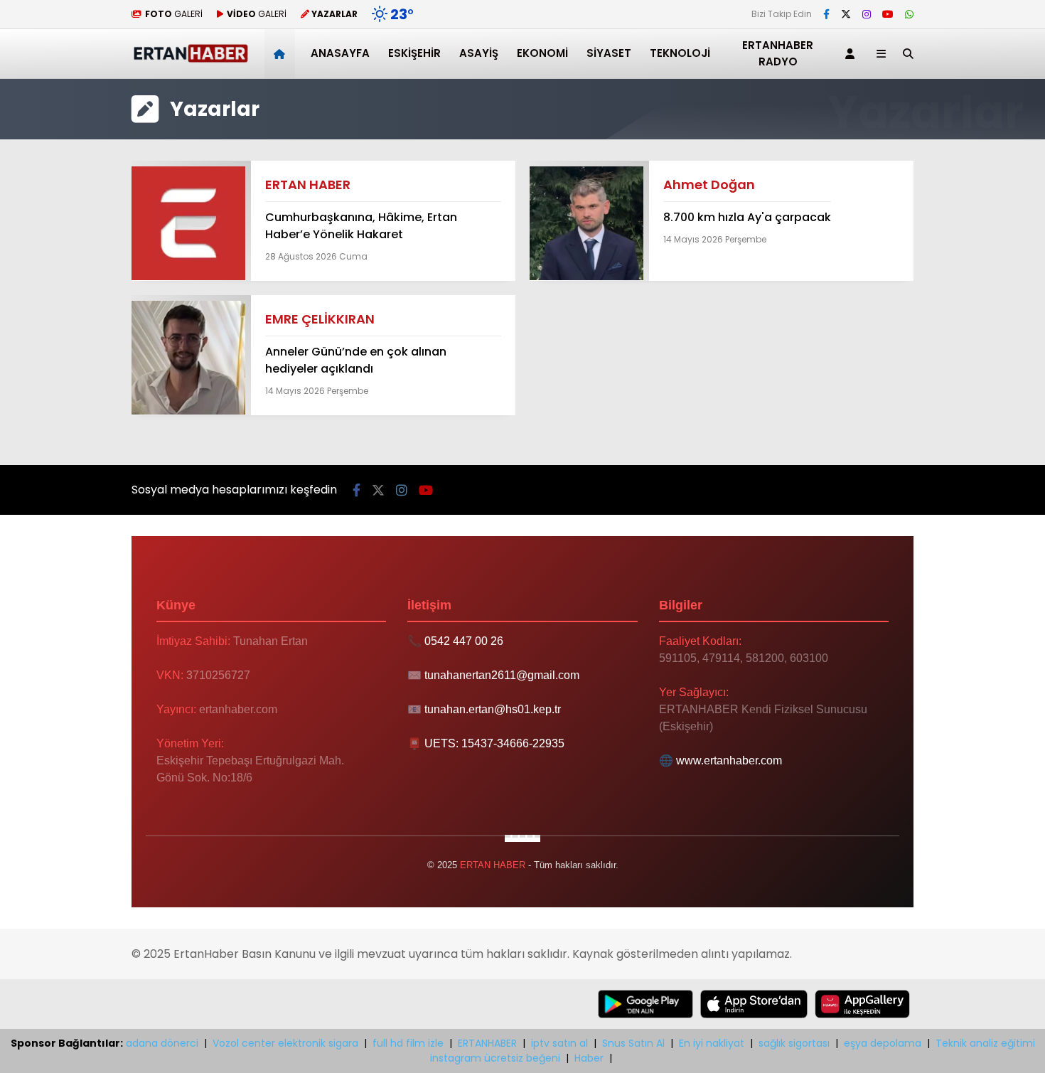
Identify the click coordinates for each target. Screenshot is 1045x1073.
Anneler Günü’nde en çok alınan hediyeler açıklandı (355, 360)
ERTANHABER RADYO (777, 53)
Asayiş (478, 53)
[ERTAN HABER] (190, 60)
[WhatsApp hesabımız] (909, 14)
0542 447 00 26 (463, 641)
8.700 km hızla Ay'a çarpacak (747, 217)
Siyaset (608, 53)
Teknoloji (680, 53)
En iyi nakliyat (711, 1043)
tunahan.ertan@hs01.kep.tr (492, 709)
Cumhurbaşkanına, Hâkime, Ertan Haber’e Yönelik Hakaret (361, 225)
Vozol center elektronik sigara (285, 1043)
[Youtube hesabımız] (888, 14)
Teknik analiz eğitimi (985, 1043)
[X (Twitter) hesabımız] (846, 14)
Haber (589, 1058)
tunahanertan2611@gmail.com (501, 675)
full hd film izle (408, 1043)
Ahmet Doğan (709, 184)
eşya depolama (882, 1043)
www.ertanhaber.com (729, 760)
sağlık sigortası (794, 1043)
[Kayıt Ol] (852, 53)
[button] (282, 53)
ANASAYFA (340, 53)
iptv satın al (559, 1043)
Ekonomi (542, 53)
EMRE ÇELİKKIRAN (320, 319)
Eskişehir (414, 53)
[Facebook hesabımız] (826, 14)
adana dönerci (162, 1043)
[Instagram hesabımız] (866, 14)
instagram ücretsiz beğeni (495, 1058)
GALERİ (174, 14)
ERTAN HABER (307, 184)
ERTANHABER (487, 1043)
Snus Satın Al (633, 1043)
